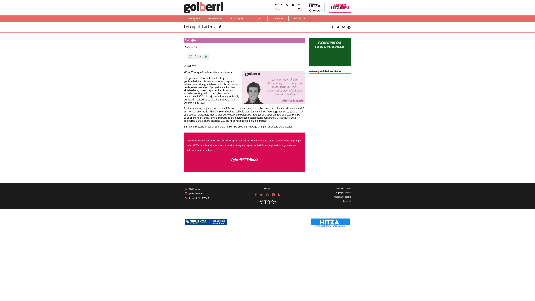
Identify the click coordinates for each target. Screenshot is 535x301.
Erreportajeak (236, 19)
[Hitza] (330, 222)
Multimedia (278, 19)
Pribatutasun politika (342, 197)
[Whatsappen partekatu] (343, 27)
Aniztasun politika (343, 189)
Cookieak (347, 201)
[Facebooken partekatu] (332, 27)
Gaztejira (191, 40)
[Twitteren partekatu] (338, 27)
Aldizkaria (194, 19)
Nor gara (267, 189)
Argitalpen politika (343, 193)
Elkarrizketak (215, 19)
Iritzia (257, 19)
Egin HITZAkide (244, 159)
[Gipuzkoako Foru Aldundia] (206, 222)
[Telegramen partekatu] (349, 27)
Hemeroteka (299, 19)
